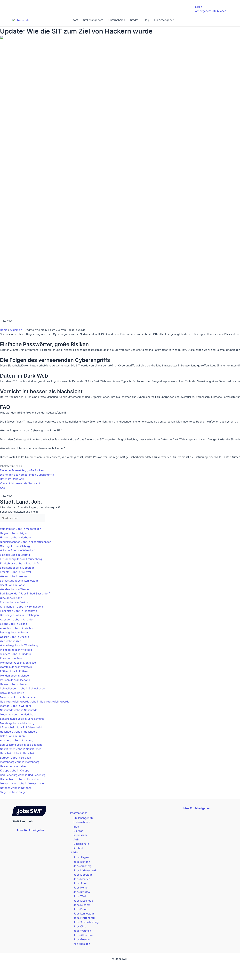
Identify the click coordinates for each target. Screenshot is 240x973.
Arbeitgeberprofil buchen (210, 11)
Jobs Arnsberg (82, 866)
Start (75, 20)
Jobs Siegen (81, 857)
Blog (146, 20)
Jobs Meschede (83, 900)
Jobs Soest (80, 883)
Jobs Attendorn (83, 935)
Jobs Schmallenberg (86, 922)
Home (3, 329)
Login (198, 6)
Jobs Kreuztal (81, 892)
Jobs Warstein (82, 930)
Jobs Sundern (81, 904)
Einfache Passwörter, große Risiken (22, 470)
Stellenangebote (93, 20)
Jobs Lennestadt (83, 913)
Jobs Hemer (80, 887)
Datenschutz (81, 843)
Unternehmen (116, 20)
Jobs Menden (81, 879)
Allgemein (16, 329)
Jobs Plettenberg (84, 917)
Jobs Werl (79, 896)
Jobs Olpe (79, 926)
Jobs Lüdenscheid (84, 870)
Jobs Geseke (81, 939)
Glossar (78, 830)
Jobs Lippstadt (82, 874)
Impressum (80, 835)
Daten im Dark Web (12, 479)
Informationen (78, 812)
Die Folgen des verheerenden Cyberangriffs (27, 474)
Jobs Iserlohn (81, 861)
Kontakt (78, 848)
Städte (134, 20)
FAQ (2, 487)
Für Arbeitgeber (164, 20)
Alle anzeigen (81, 943)
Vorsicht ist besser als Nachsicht (20, 483)
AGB (76, 839)
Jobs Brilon (80, 909)
